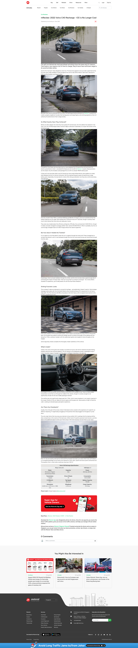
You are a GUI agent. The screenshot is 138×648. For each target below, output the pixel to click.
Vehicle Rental (57, 621)
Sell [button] (57, 2)
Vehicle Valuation (58, 625)
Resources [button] (78, 2)
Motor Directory (44, 623)
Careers (28, 616)
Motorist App (29, 621)
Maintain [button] (64, 2)
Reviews (71, 7)
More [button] (86, 2)
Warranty (56, 627)
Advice (53, 7)
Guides (80, 7)
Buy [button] (52, 2)
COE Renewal (44, 616)
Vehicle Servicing (58, 623)
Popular (46, 7)
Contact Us (29, 619)
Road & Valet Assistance (46, 627)
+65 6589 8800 (77, 620)
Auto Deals (43, 614)
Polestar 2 (86, 113)
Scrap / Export (57, 614)
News (62, 7)
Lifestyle (89, 7)
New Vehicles (44, 625)
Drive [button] (71, 2)
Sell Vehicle (56, 616)
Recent (39, 7)
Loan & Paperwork (45, 621)
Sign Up (109, 2)
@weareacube (61, 491)
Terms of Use (29, 639)
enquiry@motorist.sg (78, 623)
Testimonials (29, 623)
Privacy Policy (36, 639)
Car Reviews (44, 14)
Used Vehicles (57, 619)
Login (103, 2)
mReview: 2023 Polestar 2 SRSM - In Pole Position (60, 516)
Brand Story (29, 614)
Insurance (43, 619)
